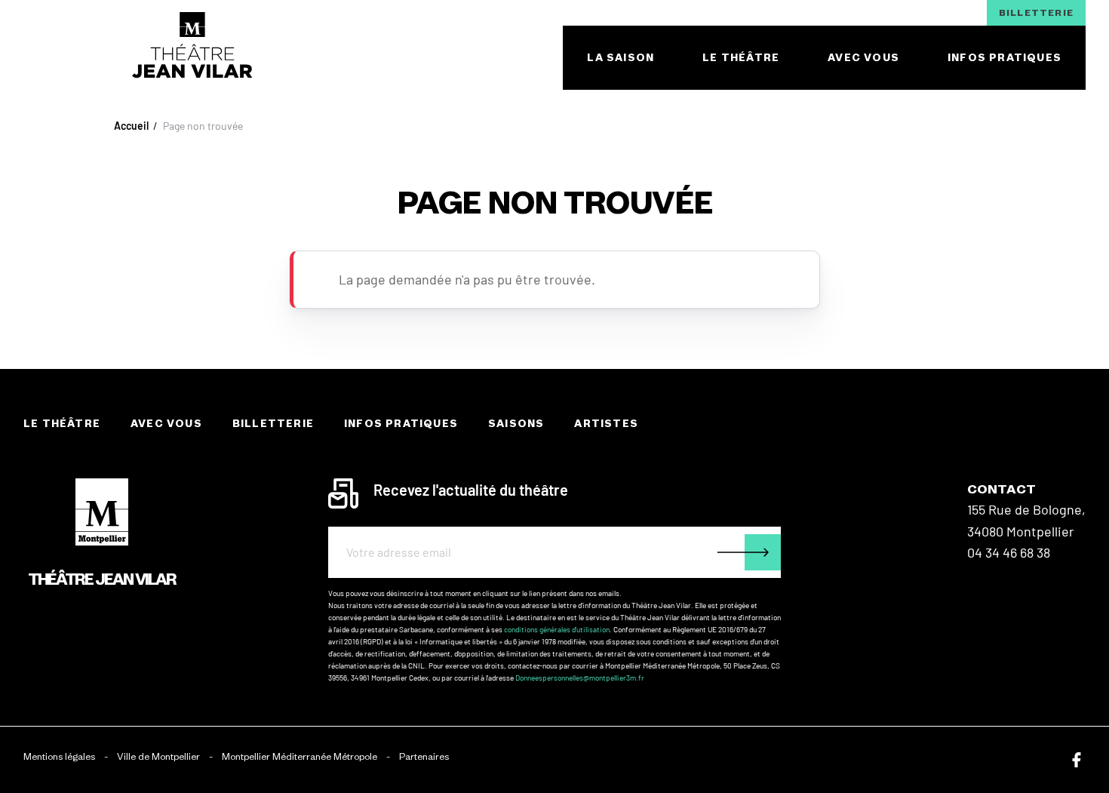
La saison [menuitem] (620, 57)
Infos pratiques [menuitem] (1004, 57)
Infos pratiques (401, 423)
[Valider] (749, 552)
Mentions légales (59, 756)
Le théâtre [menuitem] (740, 57)
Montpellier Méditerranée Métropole (299, 756)
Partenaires (424, 756)
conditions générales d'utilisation (557, 629)
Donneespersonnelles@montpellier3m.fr (579, 677)
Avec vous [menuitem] (863, 57)
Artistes (606, 423)
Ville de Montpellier (158, 756)
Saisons (516, 423)
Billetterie (1036, 12)
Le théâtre (61, 423)
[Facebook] (1077, 760)
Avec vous (166, 423)
